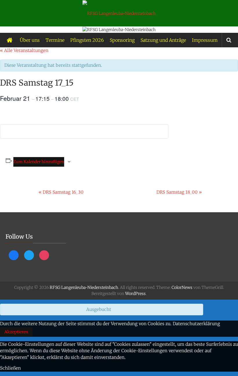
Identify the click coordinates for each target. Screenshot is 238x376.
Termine (55, 40)
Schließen (10, 368)
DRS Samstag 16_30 (61, 192)
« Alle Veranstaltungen (24, 50)
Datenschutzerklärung (196, 323)
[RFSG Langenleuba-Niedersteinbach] (9, 40)
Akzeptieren (16, 331)
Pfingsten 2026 (87, 40)
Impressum (205, 40)
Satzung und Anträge (163, 40)
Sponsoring (122, 40)
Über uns (30, 40)
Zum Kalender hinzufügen (38, 161)
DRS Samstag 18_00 (179, 192)
